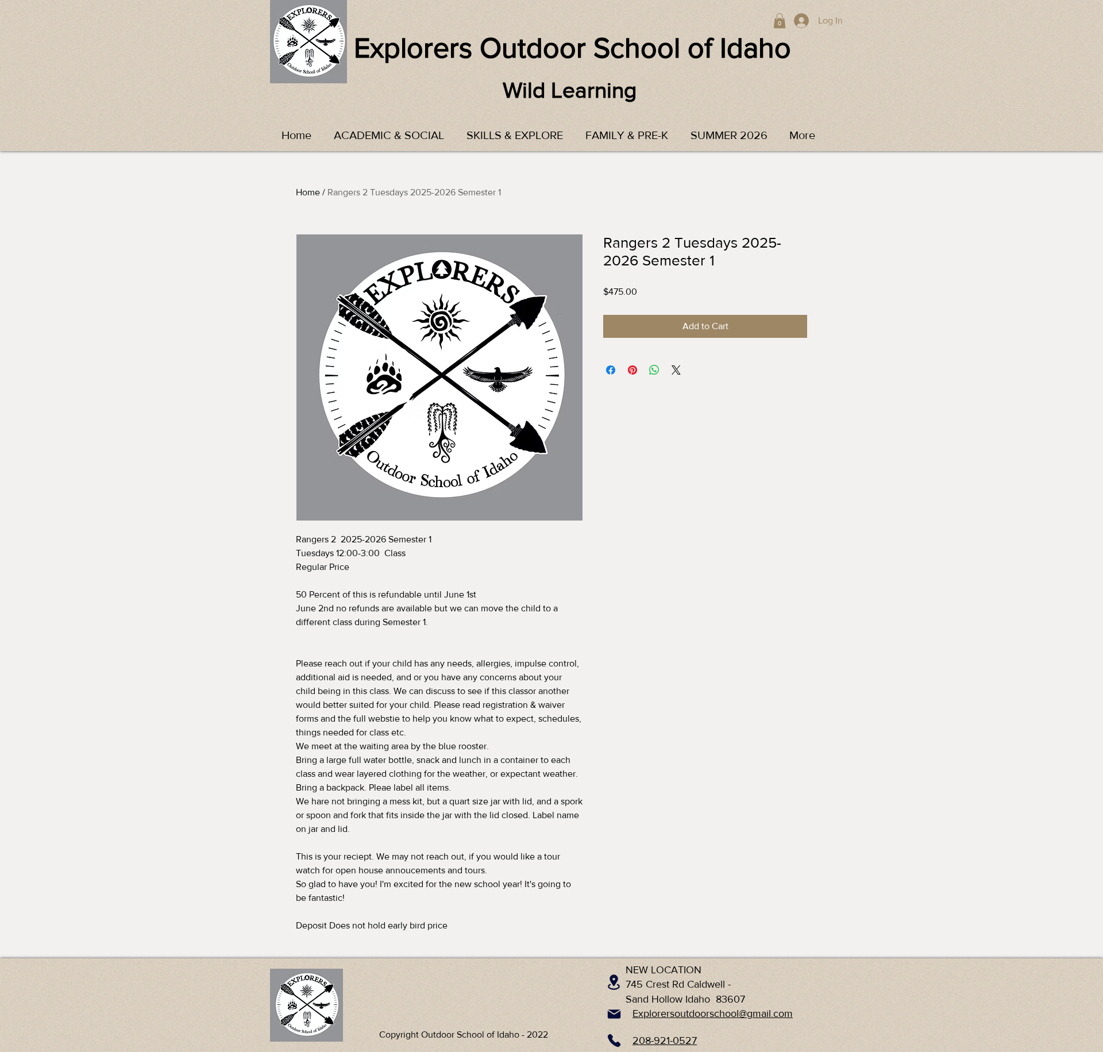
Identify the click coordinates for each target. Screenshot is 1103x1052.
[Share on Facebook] (611, 370)
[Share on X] (676, 370)
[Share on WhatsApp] (654, 370)
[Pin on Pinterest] (632, 370)
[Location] (613, 981)
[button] (779, 20)
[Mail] (614, 1014)
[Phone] (614, 1040)
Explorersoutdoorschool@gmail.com (713, 1013)
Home (308, 192)
